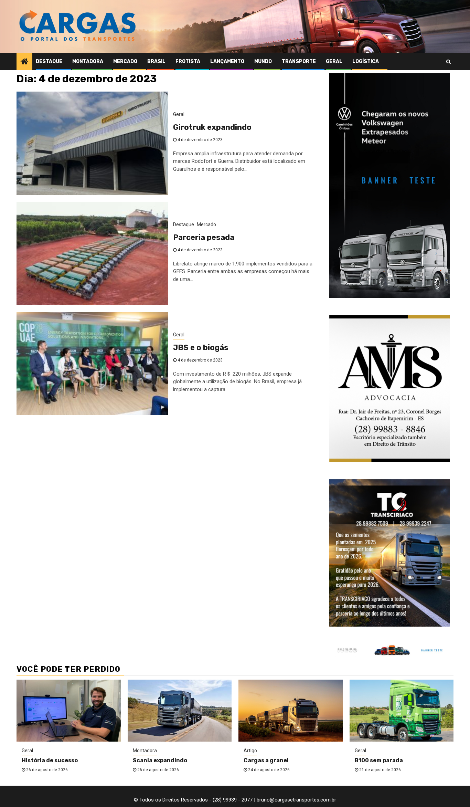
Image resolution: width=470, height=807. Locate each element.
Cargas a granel (266, 760)
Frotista (187, 61)
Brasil (156, 61)
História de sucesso (50, 760)
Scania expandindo (160, 760)
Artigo (250, 750)
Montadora (87, 61)
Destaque (49, 61)
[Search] (448, 61)
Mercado (125, 61)
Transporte (299, 61)
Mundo (263, 61)
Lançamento (227, 61)
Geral (334, 61)
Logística (365, 61)
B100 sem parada (379, 760)
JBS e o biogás (200, 347)
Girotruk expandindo (212, 127)
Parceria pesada (203, 237)
